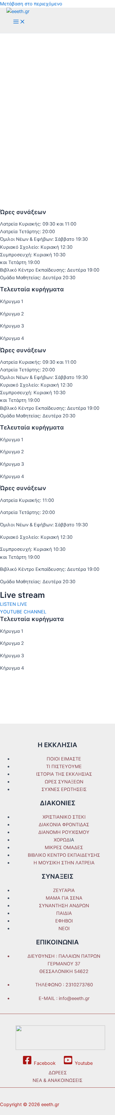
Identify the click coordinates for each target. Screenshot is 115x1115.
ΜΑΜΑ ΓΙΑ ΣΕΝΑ (64, 898)
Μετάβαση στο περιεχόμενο (31, 4)
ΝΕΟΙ (64, 928)
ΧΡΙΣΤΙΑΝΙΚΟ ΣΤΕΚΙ (64, 817)
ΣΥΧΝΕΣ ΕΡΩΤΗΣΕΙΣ (64, 789)
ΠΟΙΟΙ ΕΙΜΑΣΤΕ (64, 759)
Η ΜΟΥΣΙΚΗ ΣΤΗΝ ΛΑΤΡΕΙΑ (64, 863)
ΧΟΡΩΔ (62, 840)
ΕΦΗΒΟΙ (64, 921)
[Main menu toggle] (19, 22)
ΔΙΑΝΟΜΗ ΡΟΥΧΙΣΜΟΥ (63, 832)
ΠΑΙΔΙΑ (64, 913)
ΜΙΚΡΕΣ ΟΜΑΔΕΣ (64, 847)
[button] (13, 604)
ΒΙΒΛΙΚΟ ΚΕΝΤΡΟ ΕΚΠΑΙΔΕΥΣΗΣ (64, 855)
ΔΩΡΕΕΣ (58, 1073)
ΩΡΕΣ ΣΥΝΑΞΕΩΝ (64, 782)
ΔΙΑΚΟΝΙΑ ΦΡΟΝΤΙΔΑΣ (64, 825)
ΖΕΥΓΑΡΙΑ (64, 890)
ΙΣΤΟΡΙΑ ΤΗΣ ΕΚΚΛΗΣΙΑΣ (64, 774)
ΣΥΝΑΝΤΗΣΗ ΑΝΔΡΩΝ (64, 906)
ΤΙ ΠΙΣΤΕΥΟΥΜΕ (64, 766)
